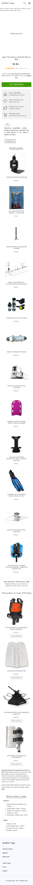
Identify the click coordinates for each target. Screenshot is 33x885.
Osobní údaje (7, 863)
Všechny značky (7, 849)
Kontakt (5, 871)
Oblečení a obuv (26, 8)
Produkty (6, 8)
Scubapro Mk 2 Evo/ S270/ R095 (16, 318)
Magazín (5, 853)
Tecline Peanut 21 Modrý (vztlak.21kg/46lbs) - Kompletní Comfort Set (16, 567)
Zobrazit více (10, 141)
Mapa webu (6, 856)
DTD (16, 75)
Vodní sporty (17, 8)
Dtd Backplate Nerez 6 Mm (16, 671)
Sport (11, 8)
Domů (1, 8)
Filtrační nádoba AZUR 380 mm (16, 177)
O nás (4, 867)
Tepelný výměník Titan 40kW (16, 352)
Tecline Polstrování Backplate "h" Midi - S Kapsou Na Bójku (16, 458)
